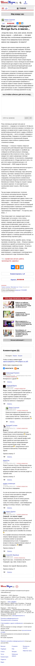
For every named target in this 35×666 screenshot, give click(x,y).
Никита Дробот (11, 511)
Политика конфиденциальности (9, 618)
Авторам (14, 651)
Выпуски (3, 646)
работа (21, 259)
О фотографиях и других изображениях (12, 623)
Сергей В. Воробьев (12, 555)
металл (15, 259)
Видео (2, 662)
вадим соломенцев (9, 483)
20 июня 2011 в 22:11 (11, 410)
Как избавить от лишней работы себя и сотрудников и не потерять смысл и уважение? (23, 333)
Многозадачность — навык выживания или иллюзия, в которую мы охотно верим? (23, 323)
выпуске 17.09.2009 (21, 290)
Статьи (3, 651)
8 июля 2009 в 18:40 (8, 557)
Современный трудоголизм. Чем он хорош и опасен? (22, 314)
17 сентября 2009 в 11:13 (9, 486)
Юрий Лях (6, 460)
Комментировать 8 (17, 273)
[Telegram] (22, 23)
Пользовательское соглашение (9, 620)
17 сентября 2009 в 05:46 (9, 514)
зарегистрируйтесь (9, 361)
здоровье (15, 261)
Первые (15, 355)
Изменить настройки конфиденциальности (12, 641)
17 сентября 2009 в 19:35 (9, 463)
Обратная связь (27, 650)
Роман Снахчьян (14, 407)
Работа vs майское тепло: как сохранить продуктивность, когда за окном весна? (23, 305)
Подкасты (3, 659)
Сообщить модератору (11, 376)
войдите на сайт (23, 361)
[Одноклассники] (20, 23)
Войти (25, 3)
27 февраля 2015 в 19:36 (9, 375)
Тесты (2, 654)
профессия (9, 259)
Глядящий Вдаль (11, 385)
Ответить (9, 382)
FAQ (13, 649)
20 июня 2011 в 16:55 (8, 388)
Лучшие (20, 355)
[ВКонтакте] (17, 23)
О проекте (15, 646)
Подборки (3, 649)
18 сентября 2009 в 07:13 (9, 428)
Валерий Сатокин (11, 425)
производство (6, 261)
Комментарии (4, 656)
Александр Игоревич (12, 373)
